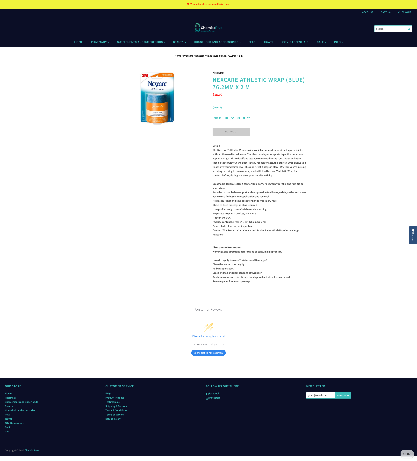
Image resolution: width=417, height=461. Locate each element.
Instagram (214, 398)
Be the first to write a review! (208, 352)
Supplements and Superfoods (140, 42)
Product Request (114, 398)
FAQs (108, 393)
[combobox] (393, 28)
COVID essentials (295, 42)
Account (368, 12)
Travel (269, 42)
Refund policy (113, 419)
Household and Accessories (216, 42)
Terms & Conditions (116, 410)
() (386, 12)
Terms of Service (114, 414)
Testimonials (112, 402)
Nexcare (218, 72)
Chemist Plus (32, 450)
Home (78, 42)
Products (188, 56)
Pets (252, 42)
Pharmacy (99, 42)
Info (337, 42)
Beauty (178, 42)
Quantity (218, 107)
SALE (320, 42)
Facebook (214, 393)
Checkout (404, 12)
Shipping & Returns (116, 406)
